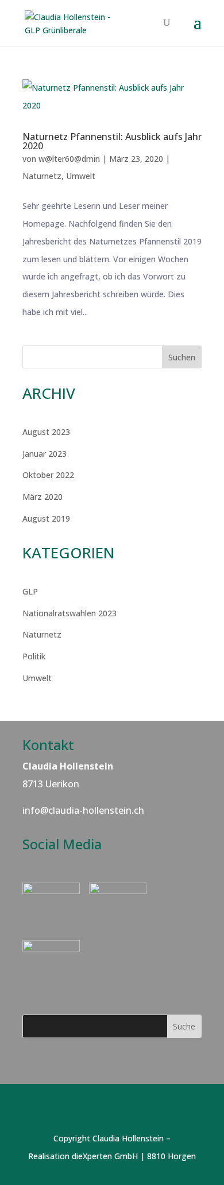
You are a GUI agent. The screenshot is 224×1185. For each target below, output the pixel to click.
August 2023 (46, 431)
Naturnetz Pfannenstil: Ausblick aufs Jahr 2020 (112, 141)
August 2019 (46, 518)
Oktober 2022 (48, 474)
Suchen (181, 357)
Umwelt (80, 175)
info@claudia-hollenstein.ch (83, 810)
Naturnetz (41, 175)
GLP (30, 591)
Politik (33, 656)
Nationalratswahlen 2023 (69, 613)
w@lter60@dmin (69, 158)
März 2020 (42, 496)
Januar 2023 (44, 453)
